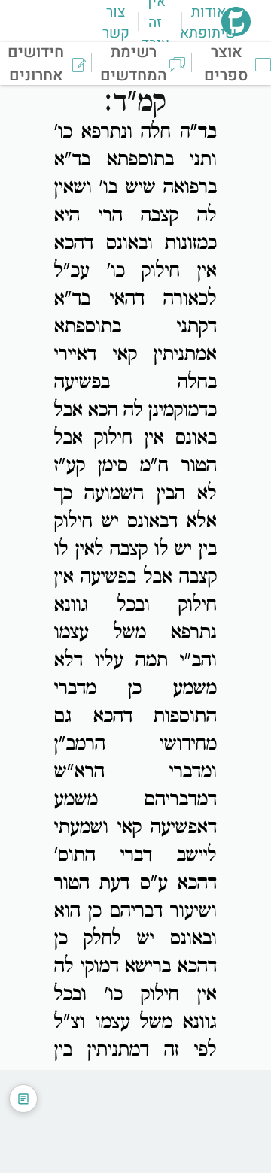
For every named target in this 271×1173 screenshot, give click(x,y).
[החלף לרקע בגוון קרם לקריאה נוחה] (23, 1098)
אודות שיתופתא (208, 23)
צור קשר (115, 23)
